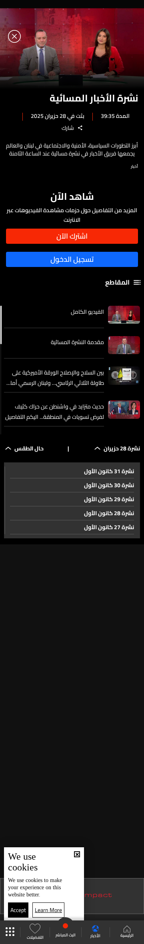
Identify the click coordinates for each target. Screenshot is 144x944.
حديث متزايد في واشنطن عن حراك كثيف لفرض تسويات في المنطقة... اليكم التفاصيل (54, 411)
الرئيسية (127, 935)
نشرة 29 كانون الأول (109, 499)
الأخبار (95, 935)
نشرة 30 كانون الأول (109, 485)
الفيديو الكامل (87, 312)
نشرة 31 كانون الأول (109, 471)
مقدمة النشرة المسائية (77, 342)
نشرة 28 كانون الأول (109, 513)
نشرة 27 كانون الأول (109, 527)
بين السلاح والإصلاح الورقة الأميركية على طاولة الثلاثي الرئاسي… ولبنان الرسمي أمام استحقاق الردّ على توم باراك (55, 377)
